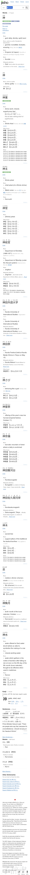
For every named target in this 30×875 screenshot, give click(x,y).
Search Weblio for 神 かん (10, 790)
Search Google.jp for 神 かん (10, 786)
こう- (22, 701)
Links (3, 33)
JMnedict (22, 819)
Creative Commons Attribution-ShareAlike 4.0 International (13, 849)
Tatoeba (25, 730)
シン (12, 703)
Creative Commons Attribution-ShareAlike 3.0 (12, 864)
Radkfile (4, 821)
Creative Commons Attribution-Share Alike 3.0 (12, 857)
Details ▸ (25, 69)
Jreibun (10, 833)
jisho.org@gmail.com (7, 807)
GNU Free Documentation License (12, 865)
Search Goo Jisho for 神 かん (11, 782)
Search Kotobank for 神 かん (10, 788)
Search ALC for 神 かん (9, 779)
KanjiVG (4, 855)
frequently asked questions (16, 809)
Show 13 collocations (5, 29)
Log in (27, 1)
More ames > (6, 771)
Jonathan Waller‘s (18, 870)
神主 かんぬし (23, 84)
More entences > (7, 737)
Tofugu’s (22, 836)
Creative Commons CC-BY (20, 831)
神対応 (20, 47)
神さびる (8, 391)
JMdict (12, 819)
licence (12, 826)
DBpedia (20, 861)
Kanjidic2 (17, 819)
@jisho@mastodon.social (8, 806)
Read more (21, 66)
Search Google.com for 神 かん (11, 784)
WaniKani (18, 838)
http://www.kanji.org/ (7, 846)
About (17, 1)
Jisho (4, 2)
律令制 (10, 265)
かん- (17, 701)
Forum (12, 1)
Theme (22, 1)
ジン (16, 703)
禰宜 (4, 192)
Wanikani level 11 (6, 23)
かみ (12, 701)
